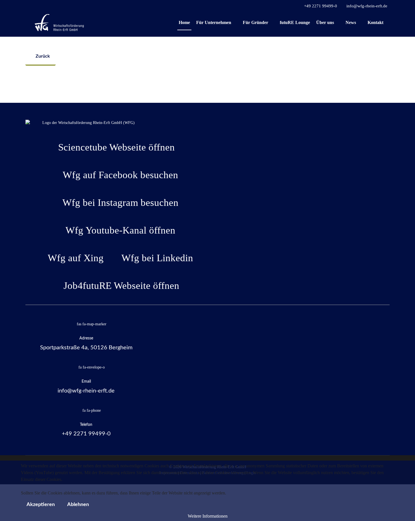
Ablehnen (78, 504)
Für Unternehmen (213, 22)
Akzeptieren (41, 504)
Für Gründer (255, 22)
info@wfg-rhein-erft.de (366, 6)
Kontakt (375, 22)
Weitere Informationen (208, 516)
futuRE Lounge (295, 22)
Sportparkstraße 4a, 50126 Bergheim (86, 347)
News (351, 22)
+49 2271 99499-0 (320, 6)
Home (184, 22)
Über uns (325, 22)
